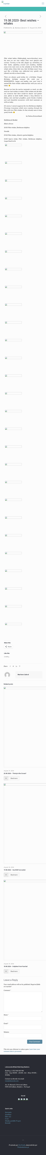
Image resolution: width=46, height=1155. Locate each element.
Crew (7, 1119)
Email (6, 1023)
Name (6, 1015)
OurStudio (21, 1145)
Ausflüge (8, 1114)
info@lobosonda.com (12, 1081)
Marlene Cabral (20, 28)
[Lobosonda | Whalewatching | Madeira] (5, 3)
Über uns (8, 1116)
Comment (7, 990)
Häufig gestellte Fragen (13, 1121)
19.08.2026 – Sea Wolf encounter (15, 870)
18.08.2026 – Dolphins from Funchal (15, 966)
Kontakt (7, 1123)
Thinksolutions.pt (23, 1147)
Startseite (8, 1112)
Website (6, 1032)
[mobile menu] (43, 3)
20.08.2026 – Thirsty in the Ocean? (15, 773)
